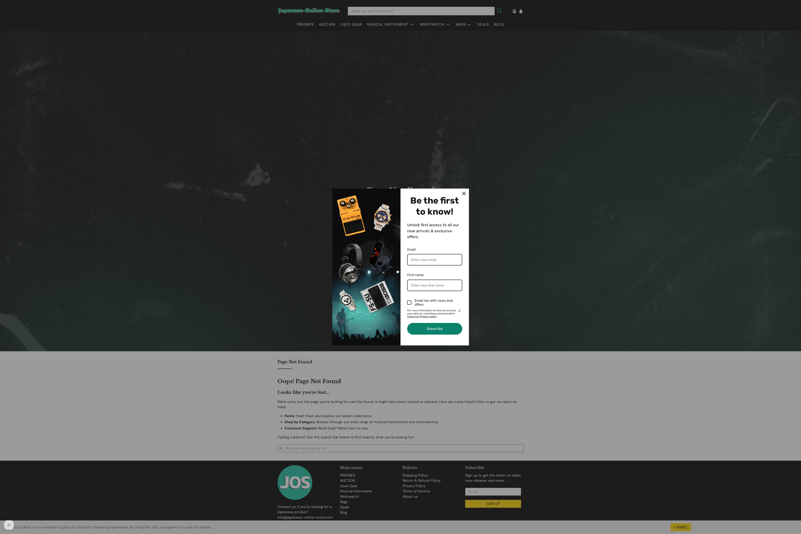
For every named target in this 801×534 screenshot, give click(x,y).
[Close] (464, 194)
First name (415, 275)
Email (411, 249)
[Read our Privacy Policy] (459, 310)
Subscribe (435, 329)
